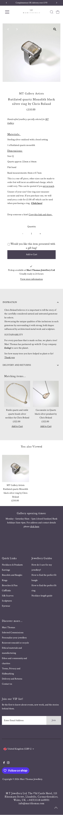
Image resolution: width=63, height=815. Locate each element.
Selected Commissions (12, 632)
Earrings (6, 570)
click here (34, 526)
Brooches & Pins (10, 585)
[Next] (17, 29)
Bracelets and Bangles (12, 575)
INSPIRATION (10, 302)
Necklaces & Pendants (12, 564)
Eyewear (6, 606)
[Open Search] (51, 12)
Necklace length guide (41, 595)
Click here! (36, 203)
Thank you (9, 357)
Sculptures (7, 600)
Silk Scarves (7, 595)
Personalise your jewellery (14, 637)
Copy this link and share (41, 214)
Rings (4, 580)
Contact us (7, 683)
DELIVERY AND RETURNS (17, 365)
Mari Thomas (8, 627)
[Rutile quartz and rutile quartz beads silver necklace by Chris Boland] (17, 394)
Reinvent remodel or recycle (15, 642)
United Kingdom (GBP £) (19, 748)
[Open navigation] (9, 12)
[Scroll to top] (55, 807)
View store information (31, 279)
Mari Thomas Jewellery (31, 779)
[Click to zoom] (55, 29)
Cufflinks (6, 590)
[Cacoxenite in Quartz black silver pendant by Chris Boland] (46, 394)
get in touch (48, 186)
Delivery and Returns (12, 678)
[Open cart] (57, 12)
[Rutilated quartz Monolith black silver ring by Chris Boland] (15, 468)
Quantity (31, 226)
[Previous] (8, 29)
